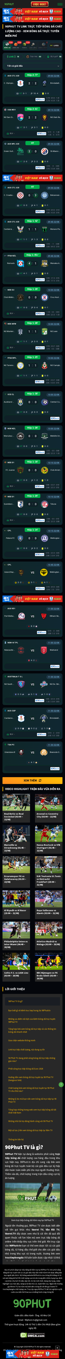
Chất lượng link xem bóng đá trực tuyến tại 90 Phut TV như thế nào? (31, 1089)
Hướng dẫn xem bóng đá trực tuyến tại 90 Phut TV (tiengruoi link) (30, 1079)
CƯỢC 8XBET (39, 4)
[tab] (7, 45)
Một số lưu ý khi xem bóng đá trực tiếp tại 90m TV (30, 1130)
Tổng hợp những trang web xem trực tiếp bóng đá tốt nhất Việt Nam (32, 1111)
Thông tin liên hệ (16, 1139)
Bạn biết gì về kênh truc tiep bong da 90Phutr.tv (29, 1010)
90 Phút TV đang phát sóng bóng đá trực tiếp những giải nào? (31, 1059)
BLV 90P (56, 56)
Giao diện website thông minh (21, 1040)
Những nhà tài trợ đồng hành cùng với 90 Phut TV (30, 1121)
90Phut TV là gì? (15, 1001)
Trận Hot (35, 56)
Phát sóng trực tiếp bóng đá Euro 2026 (25, 1068)
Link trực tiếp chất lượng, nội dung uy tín (26, 1049)
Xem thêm (30, 780)
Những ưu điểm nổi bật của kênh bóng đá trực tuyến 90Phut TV (31, 1020)
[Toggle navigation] (60, 4)
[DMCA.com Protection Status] (32, 1334)
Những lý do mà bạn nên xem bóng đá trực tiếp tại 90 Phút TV (32, 1100)
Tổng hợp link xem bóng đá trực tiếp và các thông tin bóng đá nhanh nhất (32, 1030)
